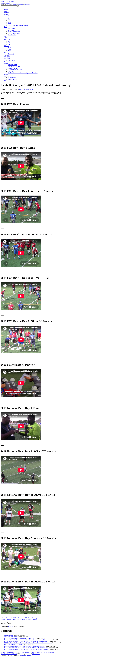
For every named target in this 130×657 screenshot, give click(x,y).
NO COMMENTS (29, 89)
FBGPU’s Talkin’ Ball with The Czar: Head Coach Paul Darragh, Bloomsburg (26, 641)
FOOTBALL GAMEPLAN (9, 1)
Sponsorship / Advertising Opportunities (17, 652)
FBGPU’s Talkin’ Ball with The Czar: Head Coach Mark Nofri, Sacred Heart (26, 647)
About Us (32, 652)
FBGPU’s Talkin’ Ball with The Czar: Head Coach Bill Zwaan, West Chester (26, 640)
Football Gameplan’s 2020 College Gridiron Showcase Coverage (20, 619)
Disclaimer (51, 652)
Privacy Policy (36, 654)
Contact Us (39, 652)
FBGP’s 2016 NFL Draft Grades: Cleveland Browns (19, 638)
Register (7, 3)
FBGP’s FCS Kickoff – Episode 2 (14, 644)
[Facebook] (19, 4)
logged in (10, 626)
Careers (45, 652)
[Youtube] (26, 4)
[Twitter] (13, 4)
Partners (3, 652)
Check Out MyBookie (10, 636)
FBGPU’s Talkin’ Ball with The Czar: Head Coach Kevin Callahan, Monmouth (26, 649)
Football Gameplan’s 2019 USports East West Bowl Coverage (19, 618)
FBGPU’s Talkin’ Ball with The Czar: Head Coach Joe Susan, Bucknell (24, 646)
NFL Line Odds (9, 635)
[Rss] (8, 4)
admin (21, 89)
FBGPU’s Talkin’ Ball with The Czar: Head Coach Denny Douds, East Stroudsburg (28, 643)
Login (2, 3)
